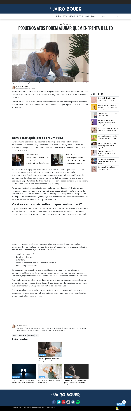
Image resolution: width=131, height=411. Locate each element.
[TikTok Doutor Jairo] (68, 402)
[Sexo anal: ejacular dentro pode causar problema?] (94, 100)
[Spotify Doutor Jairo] (77, 402)
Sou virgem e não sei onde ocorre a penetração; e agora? (107, 145)
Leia (61, 24)
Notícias (58, 16)
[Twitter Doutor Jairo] (58, 402)
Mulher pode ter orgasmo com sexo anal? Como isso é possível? (107, 107)
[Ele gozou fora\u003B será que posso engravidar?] (94, 169)
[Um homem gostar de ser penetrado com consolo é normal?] (94, 161)
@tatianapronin (60, 331)
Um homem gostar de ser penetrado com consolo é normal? (107, 161)
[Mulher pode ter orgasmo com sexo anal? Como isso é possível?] (94, 107)
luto (37, 335)
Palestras (80, 16)
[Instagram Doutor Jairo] (72, 402)
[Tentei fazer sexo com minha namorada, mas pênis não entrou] (94, 130)
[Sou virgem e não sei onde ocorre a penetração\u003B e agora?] (94, 145)
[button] (121, 403)
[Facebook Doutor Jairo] (53, 402)
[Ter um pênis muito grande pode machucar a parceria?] (94, 138)
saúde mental (22, 335)
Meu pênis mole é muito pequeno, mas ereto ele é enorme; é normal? (106, 122)
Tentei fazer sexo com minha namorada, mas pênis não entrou (108, 130)
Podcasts (72, 16)
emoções (15, 335)
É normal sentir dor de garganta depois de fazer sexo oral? (106, 153)
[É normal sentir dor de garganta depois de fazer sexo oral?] (94, 153)
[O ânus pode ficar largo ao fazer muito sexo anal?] (94, 115)
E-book (87, 16)
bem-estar (31, 335)
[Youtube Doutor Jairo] (63, 402)
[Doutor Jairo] (65, 9)
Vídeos (65, 16)
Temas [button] (92, 16)
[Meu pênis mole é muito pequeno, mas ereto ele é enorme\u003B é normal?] (94, 122)
